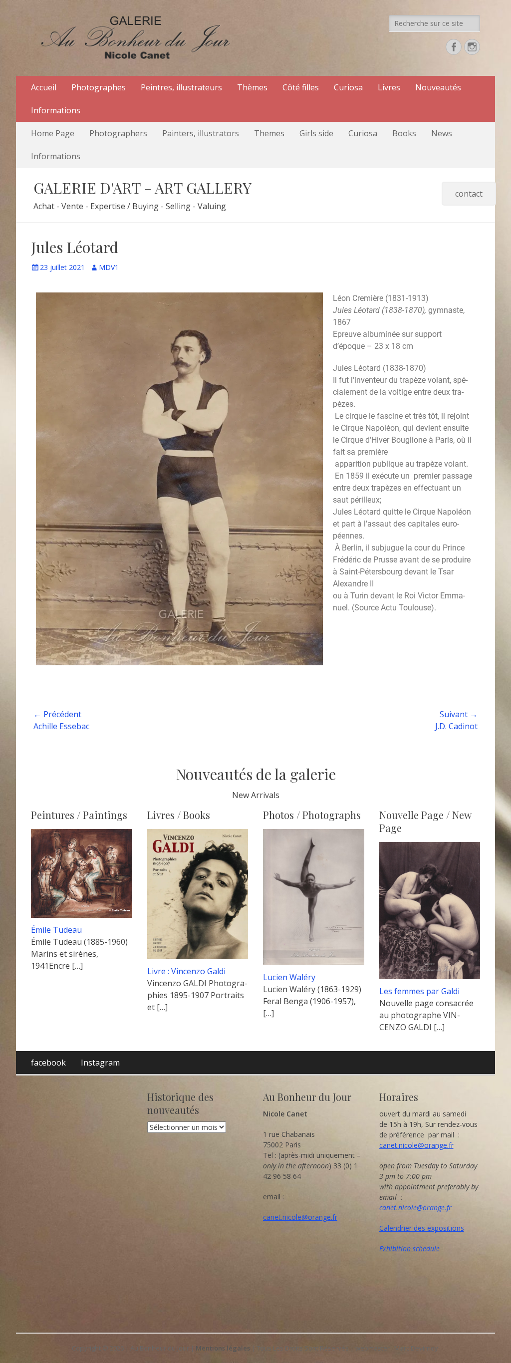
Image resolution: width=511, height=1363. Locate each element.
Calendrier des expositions (421, 1228)
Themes (269, 133)
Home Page (52, 133)
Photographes (98, 87)
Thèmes (252, 87)
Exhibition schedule (409, 1248)
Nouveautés (438, 87)
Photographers (118, 133)
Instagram (100, 1062)
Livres (389, 87)
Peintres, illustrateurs (181, 87)
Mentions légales (223, 1348)
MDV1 (109, 267)
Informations (55, 110)
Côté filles (300, 87)
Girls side (316, 133)
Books (404, 133)
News (441, 133)
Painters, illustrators (200, 133)
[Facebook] (454, 47)
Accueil (43, 87)
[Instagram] (472, 47)
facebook (48, 1062)
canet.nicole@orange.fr (300, 1217)
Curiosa (348, 87)
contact (469, 193)
